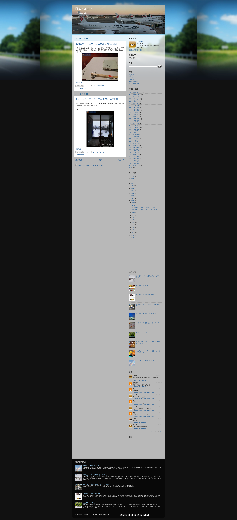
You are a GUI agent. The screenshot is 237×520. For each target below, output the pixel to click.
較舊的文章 (120, 160)
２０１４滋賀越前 (134, 130)
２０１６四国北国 (134, 143)
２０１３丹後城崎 (134, 121)
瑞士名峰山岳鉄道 (134, 84)
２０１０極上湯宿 (134, 103)
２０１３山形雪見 (134, 119)
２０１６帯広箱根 (134, 147)
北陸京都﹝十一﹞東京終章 (140, 380)
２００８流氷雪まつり (135, 92)
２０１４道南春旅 (134, 132)
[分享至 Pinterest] (83, 86)
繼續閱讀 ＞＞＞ (80, 82)
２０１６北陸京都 (134, 141)
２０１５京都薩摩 (134, 136)
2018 (132, 181)
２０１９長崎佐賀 (134, 161)
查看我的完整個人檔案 (135, 50)
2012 (132, 195)
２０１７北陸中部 (134, 152)
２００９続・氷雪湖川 (135, 96)
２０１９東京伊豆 (134, 158)
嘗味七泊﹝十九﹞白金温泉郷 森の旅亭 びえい (96, 475)
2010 (132, 200)
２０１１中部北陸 (134, 108)
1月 (133, 232)
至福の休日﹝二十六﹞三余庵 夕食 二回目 (96, 43)
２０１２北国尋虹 (134, 112)
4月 (133, 225)
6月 (133, 220)
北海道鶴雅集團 (133, 81)
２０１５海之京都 (134, 139)
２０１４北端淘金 (134, 125)
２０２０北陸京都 (134, 165)
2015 (132, 188)
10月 (133, 212)
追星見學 (131, 77)
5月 (133, 222)
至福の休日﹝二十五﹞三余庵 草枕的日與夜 (97, 99)
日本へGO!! (83, 9)
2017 (132, 183)
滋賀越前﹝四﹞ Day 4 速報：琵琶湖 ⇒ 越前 (144, 392)
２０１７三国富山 (134, 150)
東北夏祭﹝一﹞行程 (142, 285)
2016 (132, 186)
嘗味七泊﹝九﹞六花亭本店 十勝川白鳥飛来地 (96, 484)
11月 (133, 205)
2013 (132, 193)
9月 (133, 215)
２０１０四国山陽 (134, 99)
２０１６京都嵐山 (134, 145)
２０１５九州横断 (134, 134)
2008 (132, 237)
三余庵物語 (132, 79)
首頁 (100, 160)
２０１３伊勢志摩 (134, 123)
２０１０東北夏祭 (134, 101)
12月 (133, 202)
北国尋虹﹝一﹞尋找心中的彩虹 (145, 360)
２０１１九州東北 (134, 105)
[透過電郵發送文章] (87, 85)
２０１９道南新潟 (134, 163)
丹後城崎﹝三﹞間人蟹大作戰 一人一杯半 (148, 323)
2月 (133, 229)
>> (161, 431)
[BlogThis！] (78, 86)
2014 (132, 190)
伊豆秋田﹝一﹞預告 (142, 332)
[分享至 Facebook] (82, 86)
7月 (133, 217)
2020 (132, 176)
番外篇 (131, 167)
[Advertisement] (144, 255)
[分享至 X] (80, 86)
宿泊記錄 (131, 75)
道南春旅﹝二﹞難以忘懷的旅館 (145, 295)
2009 (132, 235)
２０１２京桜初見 (134, 114)
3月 (133, 227)
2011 (132, 198)
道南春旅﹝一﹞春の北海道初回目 (146, 313)
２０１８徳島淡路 (134, 156)
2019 (132, 178)
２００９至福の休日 (99, 85)
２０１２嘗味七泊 (134, 116)
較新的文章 (79, 160)
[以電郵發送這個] (76, 86)
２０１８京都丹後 (134, 154)
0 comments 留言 (81, 88)
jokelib (141, 41)
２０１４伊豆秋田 (134, 127)
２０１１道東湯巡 (134, 110)
